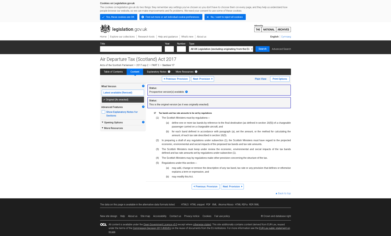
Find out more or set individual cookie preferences (172, 17)
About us (132, 216)
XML (214, 204)
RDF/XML (254, 204)
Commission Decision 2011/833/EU (152, 228)
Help (122, 216)
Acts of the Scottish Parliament (116, 65)
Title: (102, 43)
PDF (208, 204)
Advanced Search (281, 49)
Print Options (280, 78)
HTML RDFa (241, 204)
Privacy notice (191, 216)
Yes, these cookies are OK (120, 17)
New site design (108, 216)
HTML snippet (197, 204)
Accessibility (159, 216)
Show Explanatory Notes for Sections (122, 114)
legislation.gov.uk (125, 25)
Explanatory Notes (156, 71)
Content (134, 71)
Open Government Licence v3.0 (160, 224)
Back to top (284, 193)
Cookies (207, 216)
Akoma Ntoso (226, 204)
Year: (167, 43)
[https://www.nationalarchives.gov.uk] (272, 27)
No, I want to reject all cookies (227, 17)
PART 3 (155, 65)
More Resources (185, 71)
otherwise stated (202, 224)
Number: (181, 43)
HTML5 (185, 204)
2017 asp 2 (142, 65)
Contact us (175, 216)
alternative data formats (155, 204)
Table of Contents (113, 71)
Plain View (260, 78)
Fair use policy (222, 216)
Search (263, 48)
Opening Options (112, 122)
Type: (192, 43)
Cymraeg (286, 36)
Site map (145, 216)
